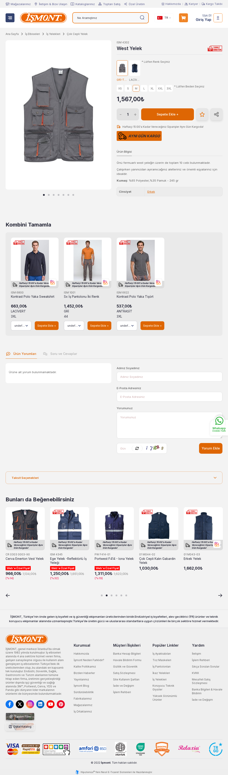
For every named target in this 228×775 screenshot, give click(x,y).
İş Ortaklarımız (83, 711)
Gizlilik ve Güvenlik (125, 666)
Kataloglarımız (85, 4)
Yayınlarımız (81, 679)
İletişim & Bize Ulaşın (53, 4)
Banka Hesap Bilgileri (127, 653)
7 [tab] (73, 195)
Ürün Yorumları (24, 354)
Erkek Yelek (192, 559)
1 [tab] (44, 195)
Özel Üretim (137, 4)
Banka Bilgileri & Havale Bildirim (207, 691)
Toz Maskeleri (162, 660)
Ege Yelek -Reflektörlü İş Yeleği (68, 561)
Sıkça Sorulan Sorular (205, 666)
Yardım (198, 645)
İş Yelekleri (160, 679)
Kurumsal (82, 645)
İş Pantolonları (162, 666)
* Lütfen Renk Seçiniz (156, 61)
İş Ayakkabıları (162, 653)
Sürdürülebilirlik (84, 692)
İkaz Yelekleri (161, 673)
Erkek (151, 191)
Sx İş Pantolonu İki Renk (81, 296)
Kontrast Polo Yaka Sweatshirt (32, 296)
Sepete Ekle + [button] (168, 114)
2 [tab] (49, 195)
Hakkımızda (173, 4)
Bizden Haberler (84, 673)
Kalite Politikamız (85, 666)
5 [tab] (63, 195)
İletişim (196, 653)
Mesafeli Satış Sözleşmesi (201, 681)
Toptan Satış (111, 4)
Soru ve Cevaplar (63, 354)
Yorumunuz (125, 408)
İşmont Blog (81, 685)
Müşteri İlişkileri (126, 645)
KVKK (195, 673)
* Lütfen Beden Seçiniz (189, 86)
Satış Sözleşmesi (124, 673)
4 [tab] (58, 195)
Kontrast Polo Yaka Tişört (135, 296)
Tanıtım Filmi (22, 716)
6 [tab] (68, 195)
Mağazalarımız (21, 4)
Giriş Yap (203, 20)
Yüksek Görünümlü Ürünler (165, 697)
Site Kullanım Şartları (126, 679)
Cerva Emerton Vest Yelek (25, 559)
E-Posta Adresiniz (129, 388)
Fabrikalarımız (83, 698)
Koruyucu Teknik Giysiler (163, 687)
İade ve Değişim (123, 685)
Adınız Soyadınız (128, 368)
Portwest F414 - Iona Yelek (114, 559)
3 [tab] (54, 195)
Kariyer (193, 4)
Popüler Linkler (166, 645)
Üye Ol (206, 15)
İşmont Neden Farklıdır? (89, 660)
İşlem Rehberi (122, 692)
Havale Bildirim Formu (127, 660)
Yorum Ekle (211, 448)
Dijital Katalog (22, 726)
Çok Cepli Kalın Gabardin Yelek (157, 561)
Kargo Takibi (214, 4)
